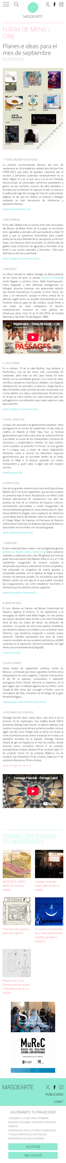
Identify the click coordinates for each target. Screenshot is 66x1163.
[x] (48, 4)
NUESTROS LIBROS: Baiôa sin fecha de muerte (14, 885)
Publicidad (54, 1094)
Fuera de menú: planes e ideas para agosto (16, 931)
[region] (33, 1134)
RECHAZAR (33, 1155)
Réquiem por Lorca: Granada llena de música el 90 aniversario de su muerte (16, 986)
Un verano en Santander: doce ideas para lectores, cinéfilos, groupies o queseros (49, 935)
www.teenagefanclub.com (17, 765)
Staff (58, 1101)
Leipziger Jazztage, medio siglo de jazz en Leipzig (47, 885)
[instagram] (61, 4)
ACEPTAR (33, 1147)
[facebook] (54, 4)
